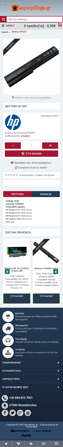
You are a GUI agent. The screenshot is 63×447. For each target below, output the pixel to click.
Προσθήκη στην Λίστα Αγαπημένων (32, 162)
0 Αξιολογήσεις (26, 175)
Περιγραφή (17, 194)
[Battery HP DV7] (31, 67)
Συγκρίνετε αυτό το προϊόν (32, 167)
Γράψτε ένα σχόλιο (45, 175)
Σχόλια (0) (45, 194)
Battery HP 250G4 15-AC (24, 269)
